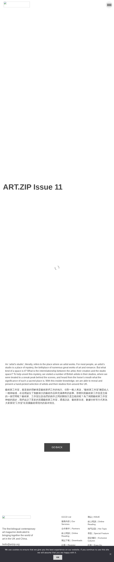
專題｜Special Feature (98, 533)
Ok (57, 557)
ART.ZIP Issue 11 (32, 187)
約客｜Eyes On (95, 545)
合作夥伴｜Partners (70, 528)
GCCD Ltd (66, 517)
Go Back (57, 447)
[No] (110, 554)
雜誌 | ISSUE (94, 517)
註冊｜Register (68, 545)
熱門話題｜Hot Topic (97, 529)
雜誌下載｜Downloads (71, 540)
